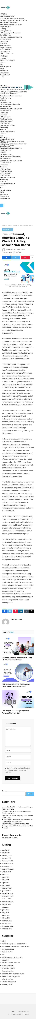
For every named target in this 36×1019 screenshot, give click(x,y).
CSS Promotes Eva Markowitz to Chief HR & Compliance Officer (17, 659)
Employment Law (5, 31)
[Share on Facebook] (6, 257)
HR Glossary (4, 56)
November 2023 (7, 896)
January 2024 (6, 891)
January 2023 (6, 923)
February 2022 (7, 929)
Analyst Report (5, 75)
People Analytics (5, 27)
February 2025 (7, 855)
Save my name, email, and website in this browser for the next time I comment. (17, 770)
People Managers (6, 48)
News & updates (5, 66)
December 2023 (7, 893)
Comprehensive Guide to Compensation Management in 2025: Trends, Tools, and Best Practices (17, 826)
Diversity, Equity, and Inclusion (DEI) (12, 18)
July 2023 (5, 907)
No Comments (8, 252)
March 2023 (6, 918)
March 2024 (6, 885)
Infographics (4, 73)
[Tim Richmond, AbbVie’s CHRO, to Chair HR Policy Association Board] (18, 272)
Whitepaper (4, 71)
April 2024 (5, 883)
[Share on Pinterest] (25, 257)
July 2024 (5, 874)
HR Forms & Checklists (7, 54)
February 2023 (7, 921)
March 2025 (6, 853)
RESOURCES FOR (5, 39)
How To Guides (5, 52)
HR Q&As (3, 58)
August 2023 (6, 904)
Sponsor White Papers (7, 60)
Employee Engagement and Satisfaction (13, 20)
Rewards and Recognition (11, 976)
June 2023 (5, 910)
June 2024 (5, 877)
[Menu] (1, 205)
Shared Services (5, 35)
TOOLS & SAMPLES (6, 50)
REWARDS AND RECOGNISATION (11, 37)
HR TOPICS (3, 14)
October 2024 (6, 866)
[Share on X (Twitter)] (15, 257)
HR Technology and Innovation (10, 33)
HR (3, 955)
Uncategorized (7, 984)
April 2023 (5, 915)
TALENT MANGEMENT (7, 16)
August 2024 (6, 872)
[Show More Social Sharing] (32, 257)
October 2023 (6, 899)
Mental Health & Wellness (8, 22)
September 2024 (7, 869)
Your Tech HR (11, 249)
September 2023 (7, 902)
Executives (3, 43)
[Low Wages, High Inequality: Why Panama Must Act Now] (18, 699)
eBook (2, 69)
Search (4, 791)
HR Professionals (5, 45)
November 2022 (7, 926)
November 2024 (7, 863)
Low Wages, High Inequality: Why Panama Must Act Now (15, 712)
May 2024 (5, 880)
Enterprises (4, 41)
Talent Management (9, 982)
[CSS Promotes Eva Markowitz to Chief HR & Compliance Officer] (18, 646)
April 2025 (5, 850)
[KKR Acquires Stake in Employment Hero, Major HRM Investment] (18, 673)
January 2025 (6, 858)
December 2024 (7, 861)
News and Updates (8, 968)
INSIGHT (3, 62)
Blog (1, 64)
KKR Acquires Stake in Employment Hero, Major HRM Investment (16, 685)
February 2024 (7, 888)
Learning (3, 29)
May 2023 (5, 912)
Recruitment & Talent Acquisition (11, 24)
